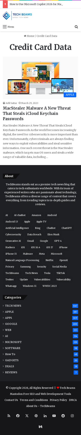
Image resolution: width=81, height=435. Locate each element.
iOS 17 (49, 247)
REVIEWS (11, 372)
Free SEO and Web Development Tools (47, 394)
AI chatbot (19, 215)
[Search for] (76, 26)
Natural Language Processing (22, 260)
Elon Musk (53, 234)
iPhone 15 (11, 253)
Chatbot (51, 228)
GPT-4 (58, 240)
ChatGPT (67, 228)
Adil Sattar (11, 103)
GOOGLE (11, 324)
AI (6, 215)
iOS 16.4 (35, 247)
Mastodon (16, 394)
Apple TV (41, 221)
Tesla (47, 273)
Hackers (10, 247)
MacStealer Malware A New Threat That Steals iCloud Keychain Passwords (37, 113)
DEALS (9, 366)
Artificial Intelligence (17, 228)
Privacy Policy (58, 400)
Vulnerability (64, 279)
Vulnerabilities (42, 279)
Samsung (25, 266)
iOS (23, 247)
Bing (37, 228)
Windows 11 (29, 286)
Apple (27, 221)
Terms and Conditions (34, 400)
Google (44, 240)
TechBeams (12, 273)
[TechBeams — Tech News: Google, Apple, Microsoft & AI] (18, 15)
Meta (42, 253)
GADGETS (11, 360)
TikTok (61, 273)
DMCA (73, 400)
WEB (8, 330)
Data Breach (34, 234)
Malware (28, 253)
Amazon (36, 215)
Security (41, 266)
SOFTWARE (12, 348)
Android (52, 215)
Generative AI (13, 240)
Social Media (59, 266)
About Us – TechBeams (40, 406)
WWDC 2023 (50, 286)
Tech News (31, 273)
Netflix (49, 260)
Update (24, 279)
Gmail (30, 240)
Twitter (9, 279)
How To (10, 354)
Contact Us (11, 400)
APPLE (9, 311)
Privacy (9, 266)
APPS (8, 318)
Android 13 (11, 221)
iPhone (63, 247)
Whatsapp (11, 286)
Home (30, 36)
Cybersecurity (13, 234)
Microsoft (56, 253)
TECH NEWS (13, 305)
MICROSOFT (13, 342)
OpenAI (64, 260)
